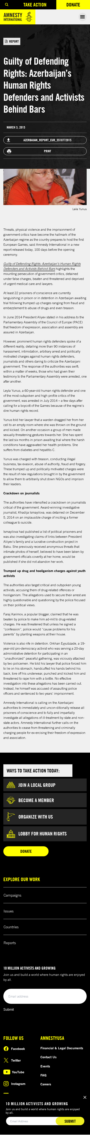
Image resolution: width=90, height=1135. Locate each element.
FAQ (43, 1075)
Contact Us (48, 1057)
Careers (45, 1084)
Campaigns (12, 895)
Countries (11, 927)
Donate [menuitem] (78, 5)
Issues (9, 911)
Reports (10, 942)
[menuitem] (6, 4)
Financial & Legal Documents (61, 1048)
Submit (8, 1009)
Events (45, 1066)
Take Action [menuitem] (34, 5)
